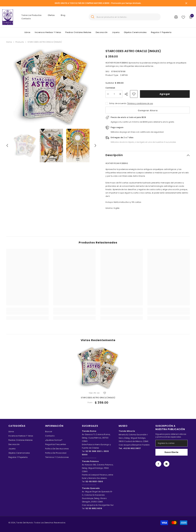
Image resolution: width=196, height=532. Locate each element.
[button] (7, 145)
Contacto (26, 18)
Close (186, 3)
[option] (51, 87)
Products (19, 42)
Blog (63, 15)
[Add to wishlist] (134, 94)
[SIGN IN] (176, 17)
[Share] (127, 94)
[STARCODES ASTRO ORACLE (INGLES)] (98, 368)
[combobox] (127, 16)
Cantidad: (110, 88)
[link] (27, 313)
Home (9, 42)
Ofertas (51, 15)
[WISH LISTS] (183, 17)
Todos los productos (31, 15)
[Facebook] (158, 464)
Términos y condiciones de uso (140, 103)
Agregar (165, 94)
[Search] (125, 16)
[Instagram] (166, 464)
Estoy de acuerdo (117, 103)
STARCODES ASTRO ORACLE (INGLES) (98, 397)
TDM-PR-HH (94, 393)
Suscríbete (171, 452)
